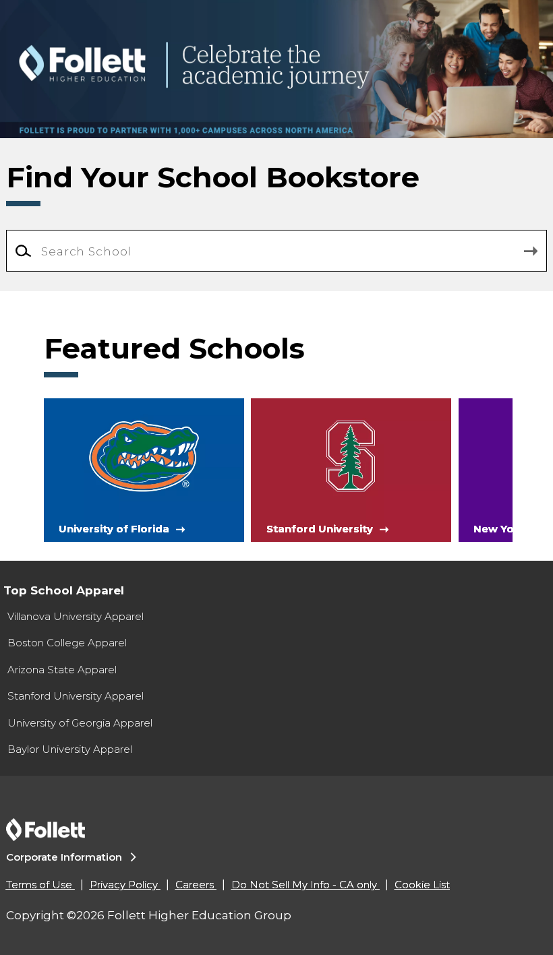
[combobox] (277, 251)
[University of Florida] (144, 469)
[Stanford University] (351, 469)
